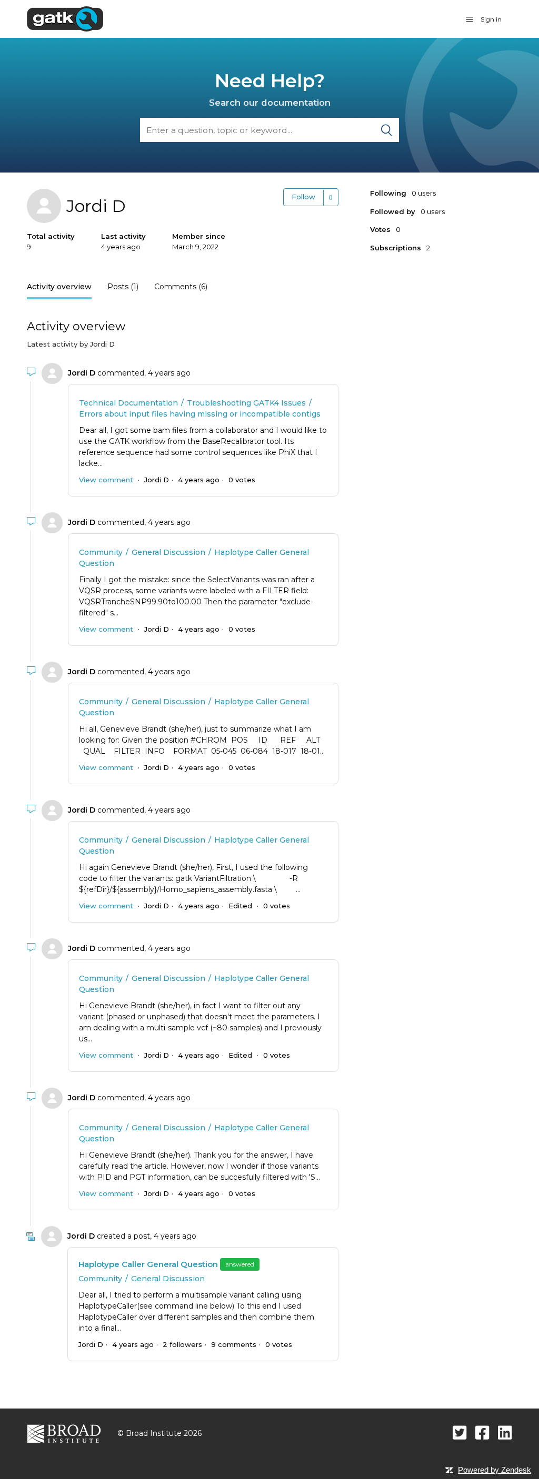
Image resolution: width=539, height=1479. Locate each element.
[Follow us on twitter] (460, 1432)
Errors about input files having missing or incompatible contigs (200, 414)
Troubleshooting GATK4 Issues (246, 403)
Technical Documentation (128, 403)
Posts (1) (122, 286)
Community (101, 552)
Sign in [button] (491, 19)
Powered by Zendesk (494, 1469)
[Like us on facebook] (482, 1432)
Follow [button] (303, 197)
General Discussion (168, 552)
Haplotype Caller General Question (148, 1264)
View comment (106, 479)
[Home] (65, 18)
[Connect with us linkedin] (505, 1432)
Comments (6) (180, 286)
